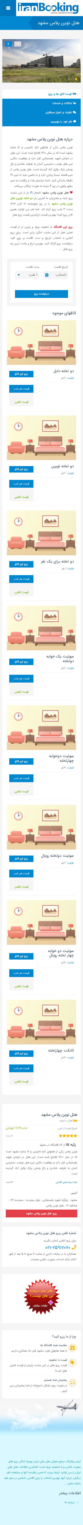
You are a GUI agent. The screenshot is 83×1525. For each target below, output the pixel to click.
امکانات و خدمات (62, 103)
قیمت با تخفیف (58, 1360)
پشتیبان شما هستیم (55, 1380)
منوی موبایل (8, 8)
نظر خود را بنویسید (61, 121)
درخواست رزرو (41, 294)
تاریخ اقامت (61, 267)
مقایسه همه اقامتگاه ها (53, 1345)
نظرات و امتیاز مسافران (59, 112)
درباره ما (69, 1502)
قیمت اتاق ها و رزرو (60, 94)
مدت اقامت (32, 267)
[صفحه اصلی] (49, 8)
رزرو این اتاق (21, 374)
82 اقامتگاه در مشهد (51, 1145)
